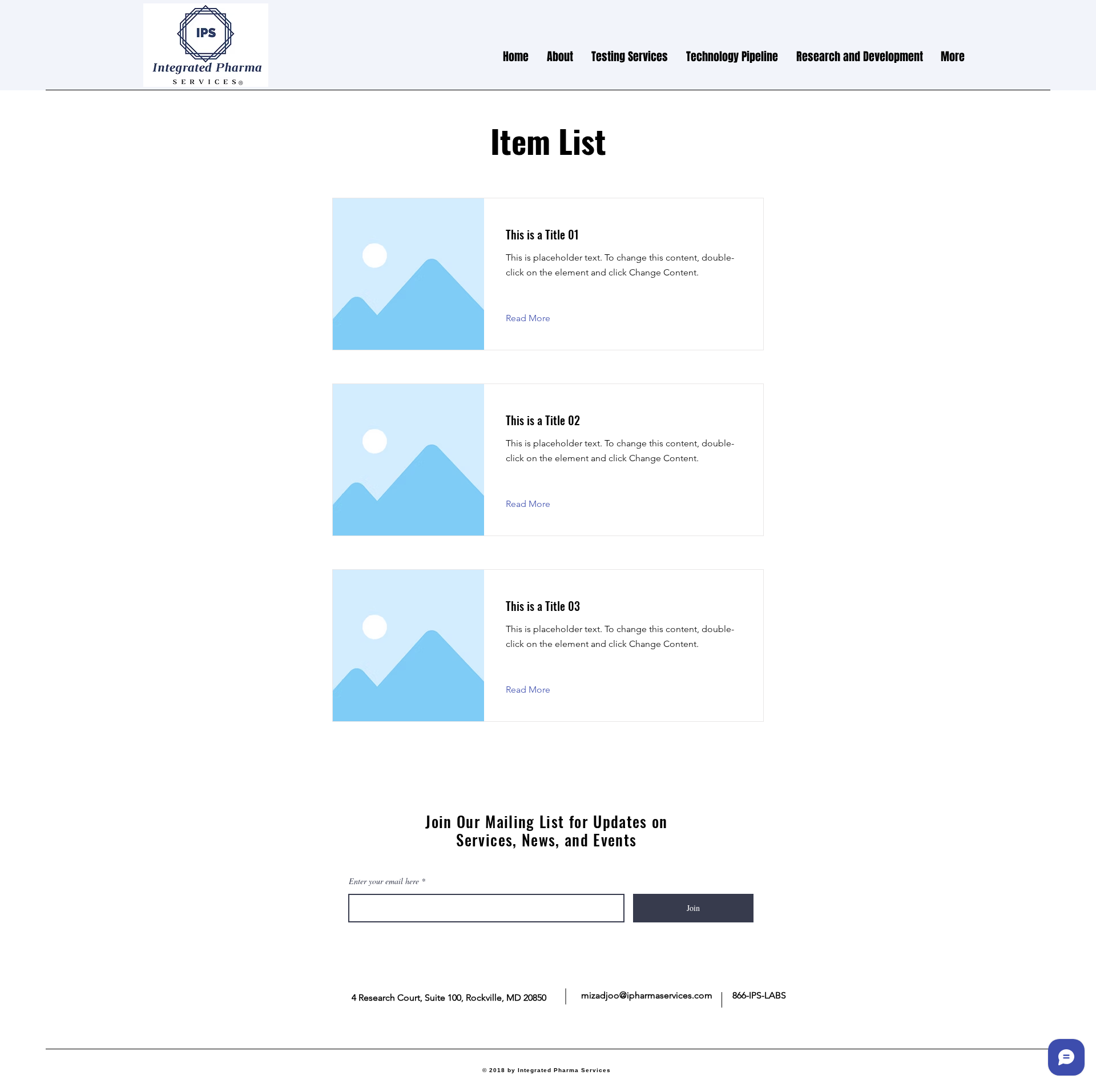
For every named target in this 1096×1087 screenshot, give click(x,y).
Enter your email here (384, 881)
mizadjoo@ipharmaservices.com (646, 995)
